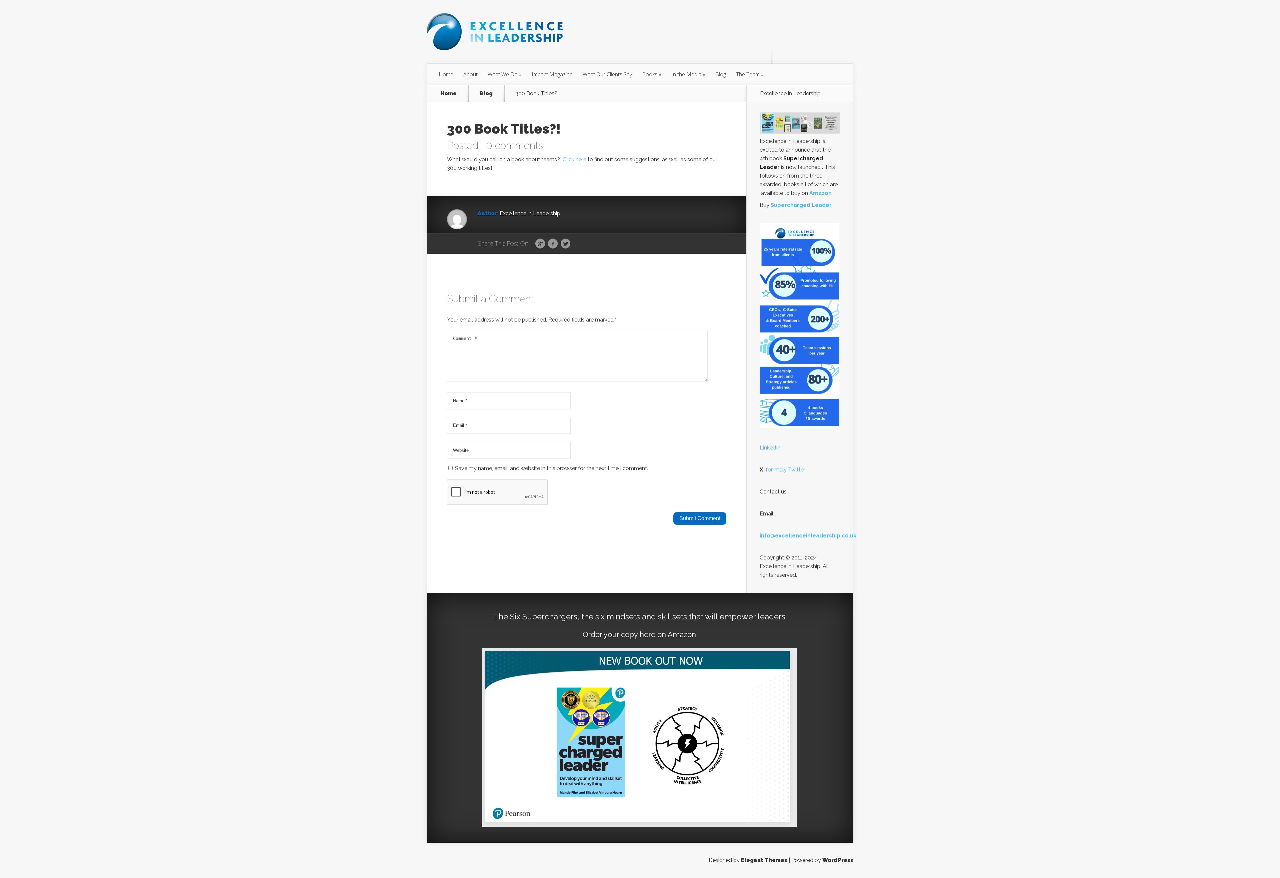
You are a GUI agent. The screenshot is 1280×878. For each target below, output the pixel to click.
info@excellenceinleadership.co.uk (808, 535)
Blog (720, 74)
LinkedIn (770, 447)
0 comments (514, 145)
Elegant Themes (764, 860)
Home (446, 74)
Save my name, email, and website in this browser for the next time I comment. (551, 468)
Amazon (820, 193)
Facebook (553, 244)
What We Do (503, 74)
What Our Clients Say (607, 74)
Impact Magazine (552, 74)
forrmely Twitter (782, 469)
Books (649, 74)
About (470, 74)
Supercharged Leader (801, 205)
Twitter (565, 244)
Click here (575, 159)
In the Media (686, 74)
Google (540, 244)
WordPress (837, 860)
